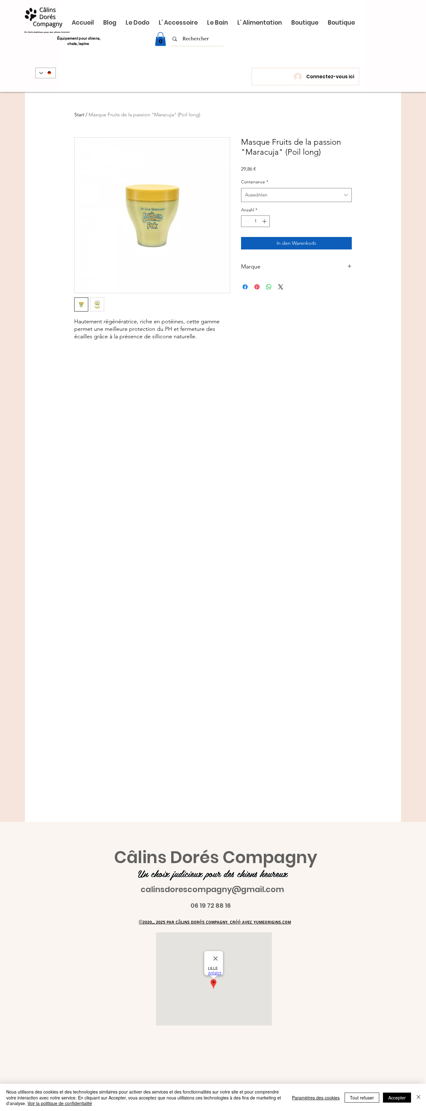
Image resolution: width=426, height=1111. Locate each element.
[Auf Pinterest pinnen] (257, 287)
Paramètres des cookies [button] (316, 1097)
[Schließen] (418, 1097)
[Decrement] (246, 221)
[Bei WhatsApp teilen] (269, 287)
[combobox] (296, 195)
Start (79, 115)
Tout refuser (362, 1097)
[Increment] (265, 221)
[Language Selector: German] (45, 73)
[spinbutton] (255, 221)
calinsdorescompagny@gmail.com (212, 889)
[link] (160, 39)
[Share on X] (280, 287)
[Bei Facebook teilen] (245, 287)
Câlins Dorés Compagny (215, 857)
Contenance (254, 182)
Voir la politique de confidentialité (59, 1103)
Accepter (397, 1097)
